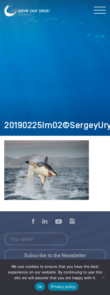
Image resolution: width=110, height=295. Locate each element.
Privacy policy (63, 286)
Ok (40, 286)
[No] (103, 277)
